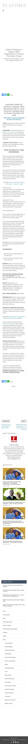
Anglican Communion (10, 700)
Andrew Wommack (9, 678)
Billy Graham (8, 675)
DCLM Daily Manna (7, 622)
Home (4, 611)
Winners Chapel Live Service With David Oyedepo (12, 586)
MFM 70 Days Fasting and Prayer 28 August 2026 (13, 600)
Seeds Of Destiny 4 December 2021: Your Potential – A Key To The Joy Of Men (14, 503)
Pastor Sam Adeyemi (10, 661)
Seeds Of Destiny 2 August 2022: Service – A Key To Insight (15, 183)
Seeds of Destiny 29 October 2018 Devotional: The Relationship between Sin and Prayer (13, 522)
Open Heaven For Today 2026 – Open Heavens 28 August (14, 740)
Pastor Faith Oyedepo (10, 657)
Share (11, 95)
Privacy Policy (13, 738)
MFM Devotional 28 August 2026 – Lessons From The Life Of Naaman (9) (13, 595)
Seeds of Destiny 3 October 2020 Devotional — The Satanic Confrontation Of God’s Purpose (12, 483)
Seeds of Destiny (14, 60)
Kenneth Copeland (9, 689)
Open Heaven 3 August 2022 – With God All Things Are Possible (14, 317)
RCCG (6, 671)
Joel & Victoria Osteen (10, 685)
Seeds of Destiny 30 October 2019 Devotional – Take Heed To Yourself (13, 541)
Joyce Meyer (8, 682)
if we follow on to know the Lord (13, 131)
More (4, 639)
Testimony (7, 696)
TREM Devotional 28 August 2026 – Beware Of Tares (13, 590)
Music (6, 664)
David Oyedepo (8, 646)
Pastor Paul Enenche (8, 323)
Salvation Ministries (10, 650)
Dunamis (5, 632)
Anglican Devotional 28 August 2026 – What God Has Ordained (14, 605)
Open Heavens (6, 614)
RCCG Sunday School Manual (10, 629)
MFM (4, 618)
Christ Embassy (9, 643)
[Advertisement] (14, 29)
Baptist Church (8, 703)
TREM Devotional (9, 693)
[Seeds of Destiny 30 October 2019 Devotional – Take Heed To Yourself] (14, 533)
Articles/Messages (9, 668)
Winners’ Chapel (7, 625)
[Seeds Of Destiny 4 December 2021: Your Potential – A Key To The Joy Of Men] (14, 494)
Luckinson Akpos (14, 58)
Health (4, 636)
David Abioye (8, 653)
